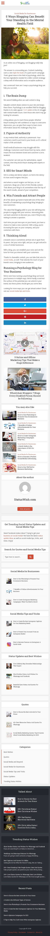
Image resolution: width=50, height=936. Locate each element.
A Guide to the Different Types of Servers (17, 900)
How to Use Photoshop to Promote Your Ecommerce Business (27, 417)
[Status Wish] (25, 2)
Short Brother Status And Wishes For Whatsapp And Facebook (24, 846)
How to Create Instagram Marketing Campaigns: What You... (27, 438)
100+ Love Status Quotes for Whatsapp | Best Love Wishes (23, 874)
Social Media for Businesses (25, 13)
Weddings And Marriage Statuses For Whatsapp (20, 853)
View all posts (25, 509)
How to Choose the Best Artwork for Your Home (27, 800)
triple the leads (18, 73)
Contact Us (31, 932)
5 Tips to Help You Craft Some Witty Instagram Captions (22, 920)
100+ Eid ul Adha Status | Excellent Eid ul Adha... (27, 826)
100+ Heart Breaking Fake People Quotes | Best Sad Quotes (23, 867)
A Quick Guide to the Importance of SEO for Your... (26, 448)
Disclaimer (22, 932)
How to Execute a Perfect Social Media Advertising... (27, 458)
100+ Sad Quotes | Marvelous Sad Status (26, 818)
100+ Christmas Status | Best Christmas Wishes (27, 810)
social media (8, 260)
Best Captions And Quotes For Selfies (16, 860)
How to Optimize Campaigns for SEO (16, 915)
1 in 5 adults (27, 110)
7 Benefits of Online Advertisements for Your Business (27, 427)
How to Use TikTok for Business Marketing (26, 468)
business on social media (13, 536)
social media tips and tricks (20, 291)
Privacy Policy (12, 932)
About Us (39, 932)
